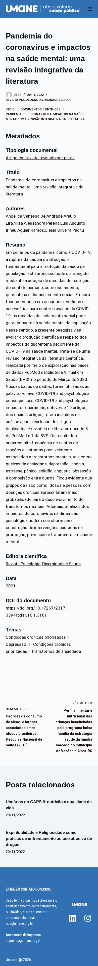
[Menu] (90, 9)
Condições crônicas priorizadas (36, 637)
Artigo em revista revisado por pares (40, 157)
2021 (11, 585)
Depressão (16, 644)
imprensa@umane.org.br (23, 941)
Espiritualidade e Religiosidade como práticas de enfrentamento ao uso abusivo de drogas (49, 838)
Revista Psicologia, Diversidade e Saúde (38, 100)
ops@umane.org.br (19, 923)
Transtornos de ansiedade (56, 651)
